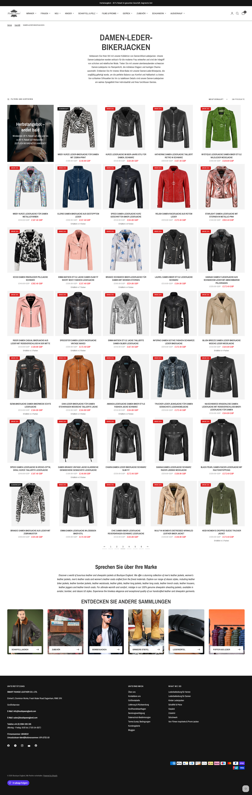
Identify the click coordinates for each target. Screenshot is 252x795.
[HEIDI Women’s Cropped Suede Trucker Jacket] (221, 503)
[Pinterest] (38, 745)
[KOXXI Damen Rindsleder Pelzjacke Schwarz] (30, 250)
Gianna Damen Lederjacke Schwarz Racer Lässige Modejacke (173, 469)
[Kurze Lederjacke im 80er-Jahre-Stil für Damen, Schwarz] (126, 127)
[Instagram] (24, 745)
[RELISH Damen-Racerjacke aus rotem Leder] (174, 186)
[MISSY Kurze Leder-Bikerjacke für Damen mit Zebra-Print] (78, 127)
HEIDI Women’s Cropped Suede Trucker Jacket (221, 532)
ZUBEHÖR (141, 13)
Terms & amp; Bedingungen (139, 721)
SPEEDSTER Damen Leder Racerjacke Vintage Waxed (78, 342)
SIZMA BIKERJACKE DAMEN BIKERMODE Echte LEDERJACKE (30, 405)
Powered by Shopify (50, 775)
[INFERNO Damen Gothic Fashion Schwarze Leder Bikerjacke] (174, 313)
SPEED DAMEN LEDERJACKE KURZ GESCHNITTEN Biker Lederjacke (126, 215)
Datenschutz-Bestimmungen (139, 717)
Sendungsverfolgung (136, 713)
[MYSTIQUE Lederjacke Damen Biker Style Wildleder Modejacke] (221, 127)
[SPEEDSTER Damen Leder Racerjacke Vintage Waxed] (78, 313)
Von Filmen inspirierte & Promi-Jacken (183, 721)
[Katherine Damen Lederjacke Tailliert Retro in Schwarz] (174, 127)
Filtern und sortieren (22, 99)
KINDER (68, 13)
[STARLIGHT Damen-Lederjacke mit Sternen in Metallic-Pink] (221, 186)
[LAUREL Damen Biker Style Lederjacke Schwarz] (174, 250)
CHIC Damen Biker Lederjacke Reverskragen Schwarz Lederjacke (126, 532)
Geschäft (17, 25)
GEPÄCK (126, 13)
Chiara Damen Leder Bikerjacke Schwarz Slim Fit (126, 469)
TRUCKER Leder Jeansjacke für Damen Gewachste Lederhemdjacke (174, 405)
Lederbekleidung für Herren (179, 691)
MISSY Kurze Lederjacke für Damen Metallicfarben (30, 215)
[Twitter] (17, 745)
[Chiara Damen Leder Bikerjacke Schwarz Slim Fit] (126, 440)
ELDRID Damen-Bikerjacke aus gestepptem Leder (78, 215)
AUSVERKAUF (176, 13)
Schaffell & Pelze (175, 704)
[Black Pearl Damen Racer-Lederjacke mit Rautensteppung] (221, 440)
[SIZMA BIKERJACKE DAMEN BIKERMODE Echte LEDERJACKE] (30, 376)
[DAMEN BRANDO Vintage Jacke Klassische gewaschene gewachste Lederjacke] (78, 440)
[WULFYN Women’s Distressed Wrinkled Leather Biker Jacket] (174, 503)
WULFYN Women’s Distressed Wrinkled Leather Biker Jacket (173, 532)
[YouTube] (31, 746)
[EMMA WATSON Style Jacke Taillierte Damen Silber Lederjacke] (126, 313)
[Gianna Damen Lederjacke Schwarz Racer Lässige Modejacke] (174, 440)
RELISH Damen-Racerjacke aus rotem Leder (173, 215)
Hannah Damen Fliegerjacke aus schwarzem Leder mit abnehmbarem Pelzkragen (221, 280)
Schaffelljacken (20, 649)
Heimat (9, 25)
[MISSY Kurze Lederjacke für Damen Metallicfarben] (30, 186)
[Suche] (237, 13)
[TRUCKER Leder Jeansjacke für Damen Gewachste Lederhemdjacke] (174, 376)
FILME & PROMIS (109, 13)
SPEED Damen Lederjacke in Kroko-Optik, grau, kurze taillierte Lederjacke (30, 469)
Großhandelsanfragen (137, 708)
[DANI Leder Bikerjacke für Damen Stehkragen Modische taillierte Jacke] (78, 376)
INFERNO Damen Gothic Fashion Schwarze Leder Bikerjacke (174, 342)
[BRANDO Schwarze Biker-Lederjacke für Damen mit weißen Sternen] (126, 250)
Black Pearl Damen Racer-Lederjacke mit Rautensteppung (221, 469)
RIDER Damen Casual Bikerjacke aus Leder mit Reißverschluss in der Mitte (30, 342)
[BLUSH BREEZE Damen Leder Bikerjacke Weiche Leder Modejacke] (221, 313)
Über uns (131, 691)
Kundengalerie (134, 725)
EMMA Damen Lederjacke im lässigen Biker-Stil (78, 532)
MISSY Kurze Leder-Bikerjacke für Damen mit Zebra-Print (78, 156)
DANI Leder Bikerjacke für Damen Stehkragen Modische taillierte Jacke (78, 405)
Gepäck (171, 708)
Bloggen (131, 730)
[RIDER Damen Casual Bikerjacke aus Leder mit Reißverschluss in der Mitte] (30, 313)
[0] (242, 13)
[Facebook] (10, 745)
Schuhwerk (172, 717)
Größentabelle (134, 700)
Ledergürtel (179, 649)
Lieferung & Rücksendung (138, 704)
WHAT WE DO (174, 686)
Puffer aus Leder (221, 649)
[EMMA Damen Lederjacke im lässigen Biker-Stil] (78, 503)
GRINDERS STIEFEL (141, 649)
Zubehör (171, 713)
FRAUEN (44, 13)
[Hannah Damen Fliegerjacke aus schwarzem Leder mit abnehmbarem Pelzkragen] (221, 250)
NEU (56, 13)
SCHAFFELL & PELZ (86, 13)
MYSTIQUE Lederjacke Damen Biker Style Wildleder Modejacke (222, 156)
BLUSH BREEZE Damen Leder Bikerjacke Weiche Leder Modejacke (221, 342)
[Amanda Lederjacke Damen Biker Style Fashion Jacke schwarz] (126, 376)
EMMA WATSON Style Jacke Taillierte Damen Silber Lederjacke (126, 342)
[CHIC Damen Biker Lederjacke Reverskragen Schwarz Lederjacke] (126, 503)
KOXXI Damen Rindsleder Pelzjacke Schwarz (30, 278)
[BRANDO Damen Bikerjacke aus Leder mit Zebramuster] (30, 503)
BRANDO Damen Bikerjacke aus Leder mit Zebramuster (30, 532)
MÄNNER (30, 13)
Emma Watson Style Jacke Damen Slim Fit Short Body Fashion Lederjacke (78, 278)
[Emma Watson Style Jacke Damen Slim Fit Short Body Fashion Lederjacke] (78, 250)
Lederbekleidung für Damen (179, 696)
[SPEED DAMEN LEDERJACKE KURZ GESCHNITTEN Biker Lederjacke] (126, 186)
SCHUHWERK (158, 13)
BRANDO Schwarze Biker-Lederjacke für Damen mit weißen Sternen (126, 278)
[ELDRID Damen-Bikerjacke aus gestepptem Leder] (78, 186)
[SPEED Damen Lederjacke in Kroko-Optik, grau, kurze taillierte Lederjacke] (30, 440)
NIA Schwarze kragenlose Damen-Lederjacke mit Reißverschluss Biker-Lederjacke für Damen (221, 406)
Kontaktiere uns (134, 696)
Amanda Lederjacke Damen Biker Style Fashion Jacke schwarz (126, 405)
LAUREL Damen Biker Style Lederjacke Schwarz (174, 278)
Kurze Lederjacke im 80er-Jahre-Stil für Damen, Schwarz (126, 156)
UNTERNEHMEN (135, 686)
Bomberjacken (99, 649)
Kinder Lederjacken (176, 700)
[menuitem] (31, 13)
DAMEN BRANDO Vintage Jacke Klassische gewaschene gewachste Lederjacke (78, 469)
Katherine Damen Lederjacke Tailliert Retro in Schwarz (174, 156)
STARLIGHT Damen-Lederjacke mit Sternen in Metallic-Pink (221, 215)
